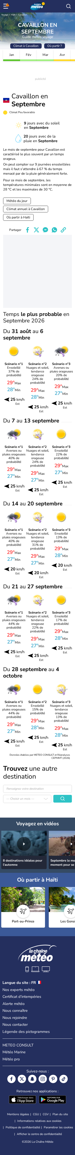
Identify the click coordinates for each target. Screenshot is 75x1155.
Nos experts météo (18, 989)
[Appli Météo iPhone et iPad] (22, 1100)
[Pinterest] (53, 1079)
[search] (68, 6)
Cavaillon (22, 14)
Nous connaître (15, 1010)
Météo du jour (17, 201)
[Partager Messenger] (45, 230)
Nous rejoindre (14, 1017)
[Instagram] (43, 1079)
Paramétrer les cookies (58, 1127)
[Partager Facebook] (27, 230)
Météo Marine (14, 1052)
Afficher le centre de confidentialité (39, 1134)
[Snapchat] (32, 1079)
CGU (36, 1114)
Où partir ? (54, 46)
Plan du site (60, 1114)
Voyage (4, 14)
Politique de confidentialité (23, 1127)
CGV (46, 1114)
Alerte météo (13, 1003)
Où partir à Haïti (18, 217)
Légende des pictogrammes (26, 1031)
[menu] (6, 6)
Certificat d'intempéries (21, 996)
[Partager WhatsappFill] (54, 230)
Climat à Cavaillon (26, 46)
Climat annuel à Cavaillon (25, 209)
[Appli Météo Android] (52, 1100)
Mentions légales (18, 1114)
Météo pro (11, 1059)
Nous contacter (15, 1024)
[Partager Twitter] (36, 230)
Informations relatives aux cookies (39, 1121)
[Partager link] (63, 230)
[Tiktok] (63, 1079)
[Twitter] (22, 1079)
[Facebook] (11, 1079)
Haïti (13, 14)
